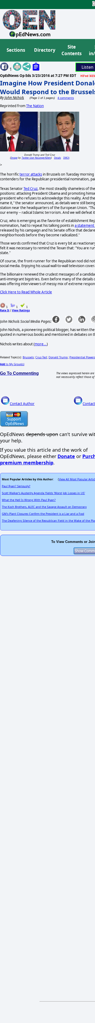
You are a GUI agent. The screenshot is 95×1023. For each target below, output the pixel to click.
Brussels (28, 357)
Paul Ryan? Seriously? (16, 486)
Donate (66, 456)
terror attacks (31, 174)
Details (57, 157)
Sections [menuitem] (16, 50)
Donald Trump (58, 357)
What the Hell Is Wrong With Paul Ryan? (29, 500)
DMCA (66, 157)
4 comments (66, 98)
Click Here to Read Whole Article (26, 292)
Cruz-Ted (41, 357)
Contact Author (22, 403)
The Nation (35, 105)
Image (14, 157)
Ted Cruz (30, 188)
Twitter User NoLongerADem (36, 157)
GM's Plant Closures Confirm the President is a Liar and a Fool (43, 514)
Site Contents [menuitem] (71, 50)
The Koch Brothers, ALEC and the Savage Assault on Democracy (44, 507)
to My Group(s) (12, 364)
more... (41, 344)
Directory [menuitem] (44, 50)
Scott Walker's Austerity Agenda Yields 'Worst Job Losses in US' (43, 493)
